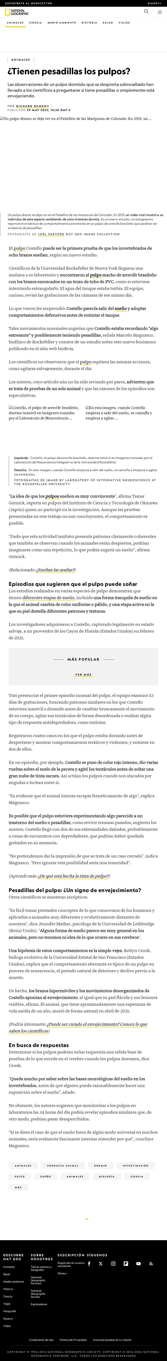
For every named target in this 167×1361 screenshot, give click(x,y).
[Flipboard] (127, 1265)
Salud (108, 22)
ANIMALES (75, 1176)
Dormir (100, 1165)
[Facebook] (90, 1265)
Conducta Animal (63, 1165)
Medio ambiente (13, 1281)
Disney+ (155, 3)
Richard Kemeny (33, 106)
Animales (15, 22)
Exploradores (39, 1304)
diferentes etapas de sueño (48, 598)
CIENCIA (137, 1176)
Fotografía (9, 1311)
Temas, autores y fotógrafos (41, 1268)
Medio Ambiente (62, 22)
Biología (107, 1176)
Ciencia (35, 22)
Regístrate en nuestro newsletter (71, 1264)
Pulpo (20, 1176)
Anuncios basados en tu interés (112, 1339)
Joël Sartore (51, 234)
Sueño (45, 1176)
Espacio (8, 1318)
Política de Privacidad (73, 1339)
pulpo (20, 248)
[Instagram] (114, 1265)
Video (7, 1326)
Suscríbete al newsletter (28, 3)
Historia (90, 22)
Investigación (136, 1165)
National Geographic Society (38, 1293)
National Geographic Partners (38, 1280)
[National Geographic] (7, 12)
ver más (83, 674)
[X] (102, 1265)
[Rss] (152, 1265)
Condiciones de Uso (41, 1339)
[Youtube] (140, 1265)
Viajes (124, 22)
